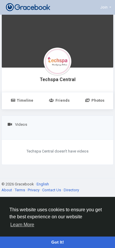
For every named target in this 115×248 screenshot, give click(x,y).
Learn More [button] (22, 224)
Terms (20, 190)
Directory (71, 190)
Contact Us (52, 190)
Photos (97, 100)
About (7, 190)
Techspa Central (57, 79)
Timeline (25, 100)
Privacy (34, 190)
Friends (62, 100)
